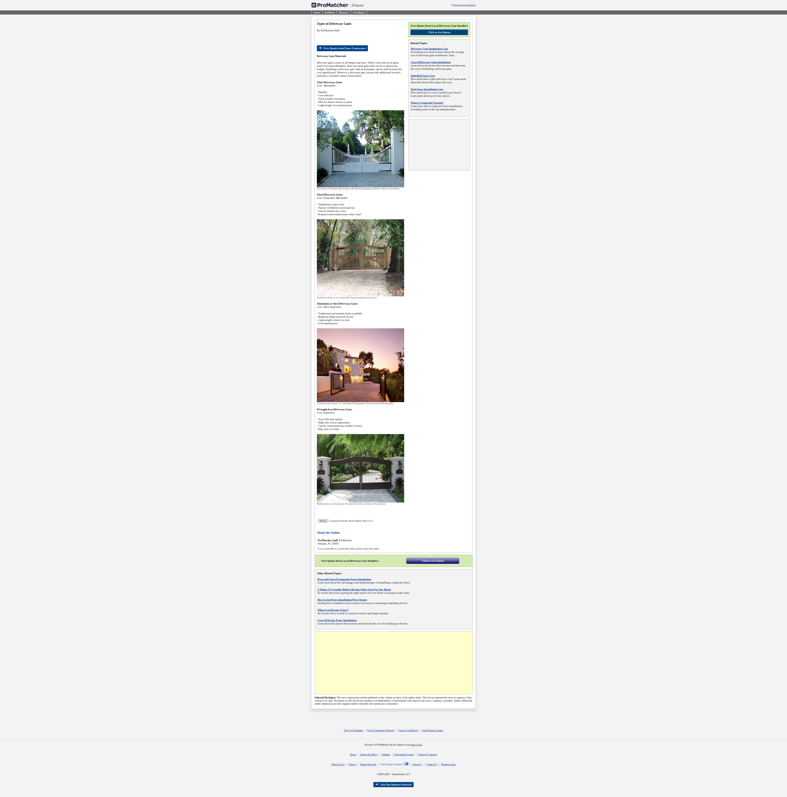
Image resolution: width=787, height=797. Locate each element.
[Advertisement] (439, 144)
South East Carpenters (349, 297)
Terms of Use (338, 764)
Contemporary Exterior (328, 403)
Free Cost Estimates (353, 730)
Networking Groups (404, 754)
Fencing (320, 188)
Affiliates (385, 754)
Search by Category (427, 754)
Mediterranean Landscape (329, 504)
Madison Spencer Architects (386, 188)
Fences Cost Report (408, 730)
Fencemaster (380, 504)
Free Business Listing (432, 730)
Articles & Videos (368, 754)
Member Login (448, 764)
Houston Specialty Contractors (359, 504)
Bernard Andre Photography (380, 403)
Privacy (352, 764)
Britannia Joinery (369, 297)
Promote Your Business (464, 5)
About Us (417, 764)
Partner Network (368, 764)
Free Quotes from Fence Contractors (345, 48)
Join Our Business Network (396, 784)
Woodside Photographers (354, 403)
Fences (357, 5)
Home (353, 754)
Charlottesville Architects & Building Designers (350, 188)
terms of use (416, 744)
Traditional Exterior (326, 297)
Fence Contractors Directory (381, 730)
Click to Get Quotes (439, 32)
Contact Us (431, 764)
